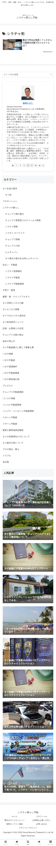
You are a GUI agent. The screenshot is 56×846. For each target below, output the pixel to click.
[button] (51, 74)
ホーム (14, 816)
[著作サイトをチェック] (12, 165)
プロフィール (41, 816)
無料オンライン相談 (14, 824)
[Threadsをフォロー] (24, 165)
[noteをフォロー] (31, 165)
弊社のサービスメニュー (15, 820)
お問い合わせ (41, 824)
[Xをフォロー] (16, 165)
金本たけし (28, 103)
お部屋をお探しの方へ (41, 820)
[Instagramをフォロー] (28, 165)
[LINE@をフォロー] (35, 165)
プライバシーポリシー (28, 828)
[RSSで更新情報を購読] (43, 165)
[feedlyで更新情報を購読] (39, 165)
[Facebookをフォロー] (20, 165)
